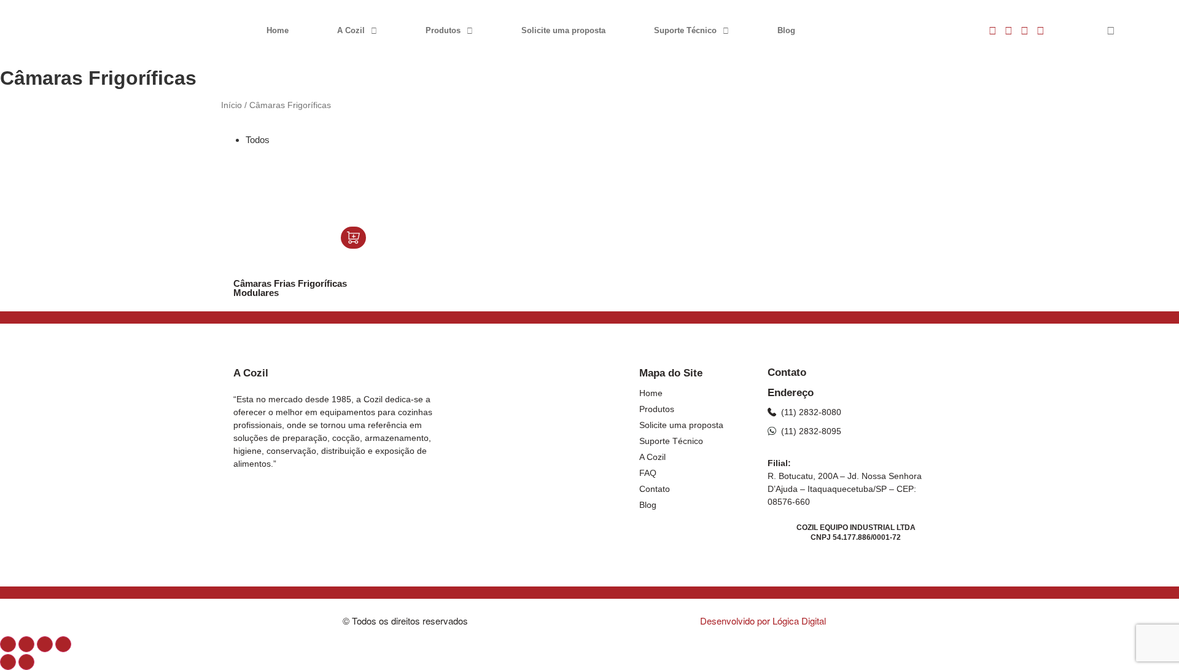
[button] (1111, 31)
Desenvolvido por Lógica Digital (764, 620)
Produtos (443, 30)
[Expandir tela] (26, 644)
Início (231, 105)
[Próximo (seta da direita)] (26, 662)
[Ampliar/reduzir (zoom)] (8, 644)
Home (278, 30)
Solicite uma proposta (563, 30)
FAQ (647, 473)
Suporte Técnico (685, 30)
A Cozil (351, 30)
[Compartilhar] (45, 644)
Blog (786, 30)
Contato (654, 489)
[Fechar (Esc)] (63, 644)
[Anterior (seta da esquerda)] (8, 662)
